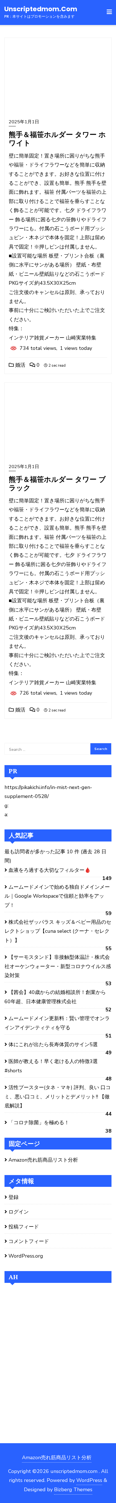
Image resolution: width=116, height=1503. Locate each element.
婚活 (19, 365)
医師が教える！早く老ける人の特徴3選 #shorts (51, 1066)
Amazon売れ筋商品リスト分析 (43, 1160)
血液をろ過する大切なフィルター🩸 (49, 870)
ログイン (18, 1211)
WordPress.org (25, 1256)
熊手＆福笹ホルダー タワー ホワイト (57, 138)
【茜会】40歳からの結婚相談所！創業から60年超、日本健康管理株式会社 (55, 997)
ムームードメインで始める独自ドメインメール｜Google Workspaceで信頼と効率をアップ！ (57, 896)
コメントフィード (28, 1241)
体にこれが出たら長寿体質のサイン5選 (53, 1044)
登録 (13, 1197)
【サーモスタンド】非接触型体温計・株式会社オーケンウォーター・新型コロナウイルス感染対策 (58, 966)
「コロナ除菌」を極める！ (38, 1122)
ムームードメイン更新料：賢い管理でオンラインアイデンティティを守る (57, 1023)
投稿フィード (23, 1226)
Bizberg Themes (73, 1489)
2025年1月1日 (24, 122)
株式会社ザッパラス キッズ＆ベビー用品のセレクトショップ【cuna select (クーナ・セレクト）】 (58, 931)
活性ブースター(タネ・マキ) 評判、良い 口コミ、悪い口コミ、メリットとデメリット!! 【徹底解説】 (58, 1096)
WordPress (89, 1480)
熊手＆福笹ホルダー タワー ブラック (57, 483)
